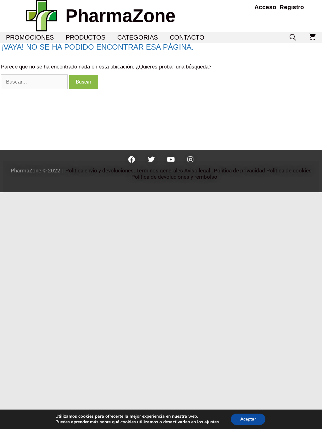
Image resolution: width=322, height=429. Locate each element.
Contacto (187, 37)
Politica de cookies (289, 170)
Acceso (265, 7)
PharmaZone (120, 15)
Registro (292, 7)
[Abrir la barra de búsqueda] (293, 37)
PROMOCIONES (30, 37)
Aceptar (248, 419)
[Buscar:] (35, 82)
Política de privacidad (239, 170)
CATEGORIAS (137, 37)
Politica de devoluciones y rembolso (175, 177)
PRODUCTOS (85, 37)
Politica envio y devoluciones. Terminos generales (124, 170)
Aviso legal (197, 170)
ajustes (211, 422)
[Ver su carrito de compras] (312, 37)
